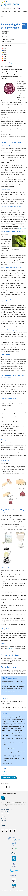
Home (2, 11)
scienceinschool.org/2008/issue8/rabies (11, 705)
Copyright (3, 817)
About (10, 14)
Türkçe (4, 60)
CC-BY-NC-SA (4, 771)
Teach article (24, 25)
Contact (3, 8)
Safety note (4, 818)
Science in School (4, 22)
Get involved (16, 14)
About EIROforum (5, 811)
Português (5, 56)
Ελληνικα (5, 54)
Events (6, 14)
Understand (24, 11)
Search (14, 8)
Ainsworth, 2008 (22, 228)
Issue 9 (16, 22)
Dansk (4, 48)
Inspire (19, 11)
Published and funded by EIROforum (8, 890)
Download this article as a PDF (8, 777)
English (4, 50)
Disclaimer (3, 820)
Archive (2, 824)
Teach (2, 14)
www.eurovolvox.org (14, 692)
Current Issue (8, 11)
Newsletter (8, 8)
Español (4, 58)
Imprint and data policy (6, 813)
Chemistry (11, 39)
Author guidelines (5, 17)
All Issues (14, 11)
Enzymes (9, 41)
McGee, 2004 (12, 648)
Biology (6, 39)
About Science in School (6, 809)
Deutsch (4, 52)
